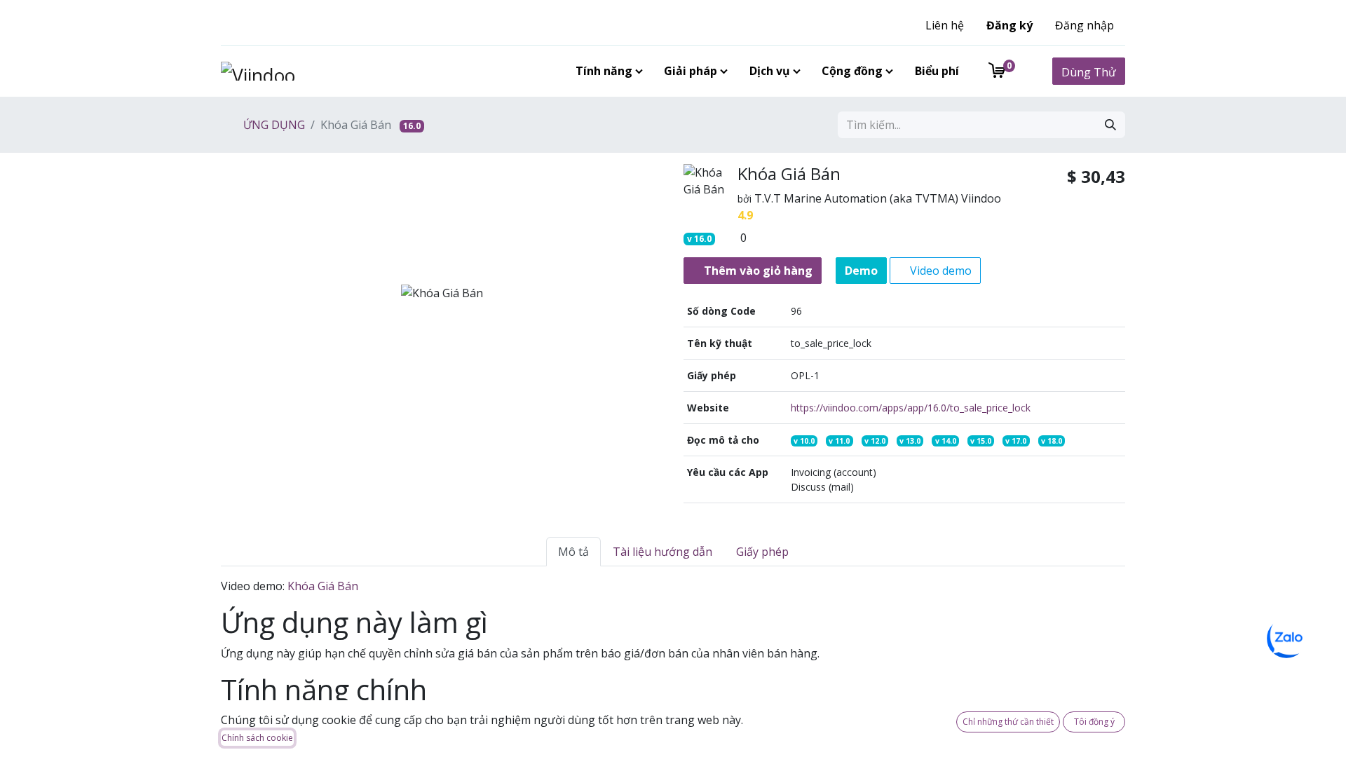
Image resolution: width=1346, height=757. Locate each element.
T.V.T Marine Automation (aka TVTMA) (856, 198)
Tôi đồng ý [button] (1094, 722)
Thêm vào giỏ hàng (757, 270)
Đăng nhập (1084, 25)
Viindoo (981, 198)
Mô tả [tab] (573, 551)
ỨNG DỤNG (272, 124)
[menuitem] (606, 71)
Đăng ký (1009, 25)
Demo (861, 270)
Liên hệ (944, 25)
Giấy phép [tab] (762, 551)
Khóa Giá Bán (322, 586)
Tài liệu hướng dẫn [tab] (662, 551)
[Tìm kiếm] (1110, 124)
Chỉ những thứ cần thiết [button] (1008, 722)
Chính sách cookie (257, 738)
